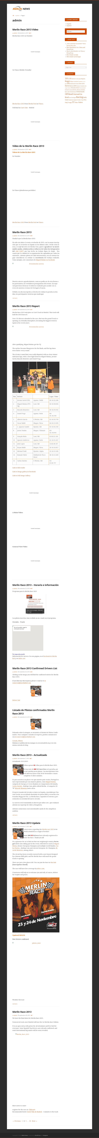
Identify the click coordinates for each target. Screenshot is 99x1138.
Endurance (73, 83)
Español (69, 25)
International (82, 87)
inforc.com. (41, 868)
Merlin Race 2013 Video (25, 29)
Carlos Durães (17, 786)
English (69, 24)
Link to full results (18, 468)
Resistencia (71, 99)
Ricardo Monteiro (21, 788)
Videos (80, 102)
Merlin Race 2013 (18, 104)
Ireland (67, 89)
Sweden (79, 99)
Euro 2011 (82, 83)
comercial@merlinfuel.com (26, 737)
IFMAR (78, 88)
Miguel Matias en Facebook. (45, 260)
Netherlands (80, 91)
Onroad (76, 94)
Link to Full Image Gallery (21, 475)
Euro (77, 83)
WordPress (38, 1135)
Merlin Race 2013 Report (26, 306)
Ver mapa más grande (18, 654)
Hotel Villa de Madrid (34, 1112)
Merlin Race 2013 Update (26, 823)
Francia (82, 86)
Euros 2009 (72, 86)
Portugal (73, 97)
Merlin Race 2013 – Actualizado (29, 755)
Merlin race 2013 (48, 829)
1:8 (66, 78)
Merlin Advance (77, 89)
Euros (67, 86)
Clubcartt (32, 1109)
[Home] (13, 15)
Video (76, 102)
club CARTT (20, 251)
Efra (68, 83)
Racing (79, 97)
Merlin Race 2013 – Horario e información (35, 585)
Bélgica (71, 81)
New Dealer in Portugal (74, 56)
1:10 (69, 78)
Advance (74, 78)
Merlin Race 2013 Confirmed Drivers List (34, 668)
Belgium (83, 78)
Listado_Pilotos (17, 741)
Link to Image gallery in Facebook (24, 471)
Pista (70, 97)
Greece (69, 87)
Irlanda (70, 89)
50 (30, 1121)
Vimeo (41, 104)
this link (53, 862)
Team (82, 99)
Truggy (70, 102)
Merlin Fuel (32, 104)
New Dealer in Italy (72, 55)
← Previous (17, 1121)
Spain (75, 100)
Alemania (78, 78)
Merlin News (25, 1135)
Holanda (73, 88)
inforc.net (22, 658)
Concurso (80, 81)
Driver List (16, 700)
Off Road (69, 94)
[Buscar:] (76, 31)
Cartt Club (24, 108)
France (78, 86)
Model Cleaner (73, 91)
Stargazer (45, 1135)
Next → (34, 1121)
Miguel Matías (51, 782)
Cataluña (76, 81)
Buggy (67, 81)
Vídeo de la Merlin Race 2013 (28, 146)
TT (73, 102)
